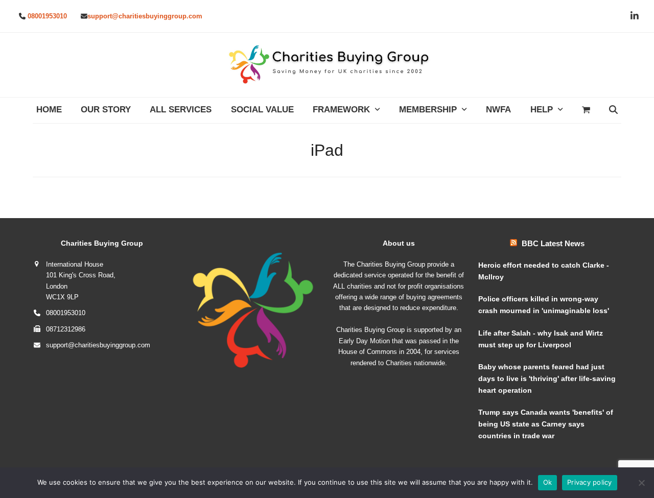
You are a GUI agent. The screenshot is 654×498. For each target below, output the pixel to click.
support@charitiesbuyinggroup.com (144, 16)
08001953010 (47, 16)
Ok (547, 482)
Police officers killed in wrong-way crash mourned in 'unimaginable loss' (543, 305)
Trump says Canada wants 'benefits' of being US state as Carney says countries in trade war (545, 424)
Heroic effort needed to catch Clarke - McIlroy (543, 271)
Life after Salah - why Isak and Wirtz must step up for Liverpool (540, 339)
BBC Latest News (553, 243)
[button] (585, 110)
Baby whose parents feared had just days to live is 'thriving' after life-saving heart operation (547, 378)
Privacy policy (589, 482)
